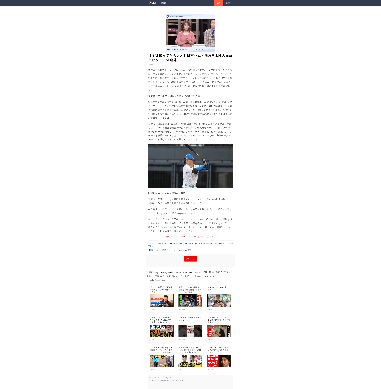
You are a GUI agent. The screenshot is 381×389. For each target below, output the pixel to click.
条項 (169, 380)
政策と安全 (164, 380)
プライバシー (175, 380)
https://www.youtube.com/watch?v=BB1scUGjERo (178, 272)
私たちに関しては (154, 380)
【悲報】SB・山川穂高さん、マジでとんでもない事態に (170, 250)
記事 (218, 3)
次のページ (190, 259)
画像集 (228, 3)
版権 (181, 380)
